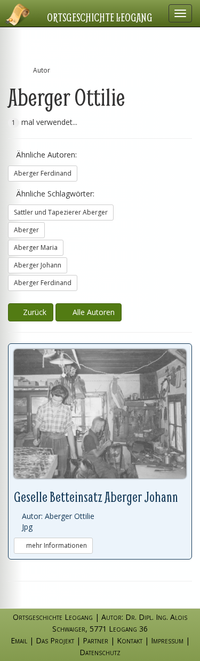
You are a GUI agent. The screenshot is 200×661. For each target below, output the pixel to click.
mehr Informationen (56, 545)
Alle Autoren (91, 312)
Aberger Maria (36, 247)
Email (19, 640)
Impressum (167, 640)
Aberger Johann (37, 265)
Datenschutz (100, 652)
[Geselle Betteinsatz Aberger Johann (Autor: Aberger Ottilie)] (100, 413)
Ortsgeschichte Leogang (100, 17)
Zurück (33, 312)
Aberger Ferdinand (42, 173)
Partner (95, 640)
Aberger (26, 229)
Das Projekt (55, 640)
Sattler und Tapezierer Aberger (61, 212)
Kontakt (129, 640)
